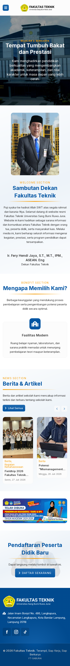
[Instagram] (16, 632)
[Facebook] (7, 632)
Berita (8, 461)
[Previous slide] (57, 409)
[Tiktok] (25, 632)
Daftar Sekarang (37, 573)
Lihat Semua (15, 408)
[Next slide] (64, 409)
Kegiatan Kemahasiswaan (14, 466)
